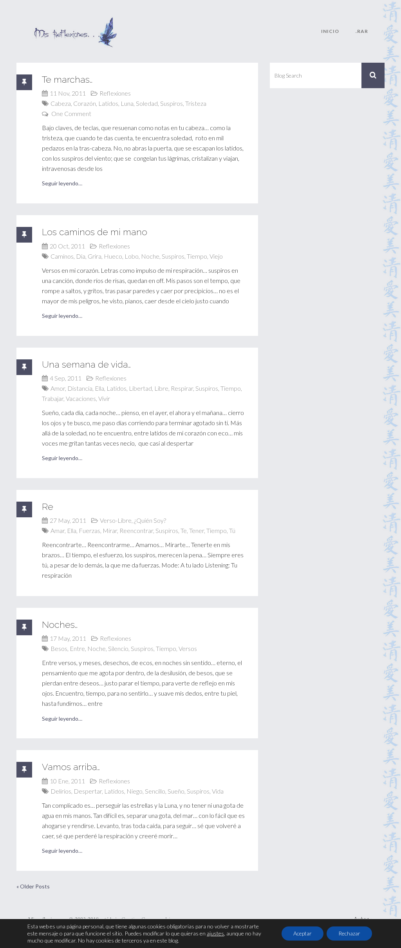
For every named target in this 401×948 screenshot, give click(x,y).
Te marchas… (67, 79)
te (184, 530)
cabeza (61, 103)
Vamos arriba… (71, 766)
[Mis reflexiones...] (75, 21)
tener (196, 530)
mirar (110, 530)
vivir (104, 398)
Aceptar (302, 933)
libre (161, 388)
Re (47, 506)
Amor (58, 388)
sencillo (155, 791)
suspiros (171, 103)
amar (58, 530)
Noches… (60, 624)
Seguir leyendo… (62, 183)
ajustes (215, 933)
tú (232, 530)
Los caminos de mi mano (94, 232)
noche (150, 256)
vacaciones (81, 398)
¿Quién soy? (150, 520)
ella (99, 388)
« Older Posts (33, 886)
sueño (176, 791)
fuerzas (89, 530)
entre (77, 648)
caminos (62, 256)
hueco (113, 256)
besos (59, 648)
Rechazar (349, 933)
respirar (182, 388)
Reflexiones (115, 93)
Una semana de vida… (86, 364)
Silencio (118, 648)
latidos (108, 103)
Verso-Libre (116, 520)
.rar (362, 31)
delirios (61, 791)
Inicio (330, 31)
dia (80, 256)
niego (134, 791)
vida (218, 791)
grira (94, 256)
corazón (84, 103)
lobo (132, 256)
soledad (147, 103)
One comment (71, 113)
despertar (88, 791)
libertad (140, 388)
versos (188, 648)
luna (127, 103)
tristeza (195, 103)
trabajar (52, 398)
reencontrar (136, 530)
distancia (79, 388)
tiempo (197, 256)
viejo (216, 256)
